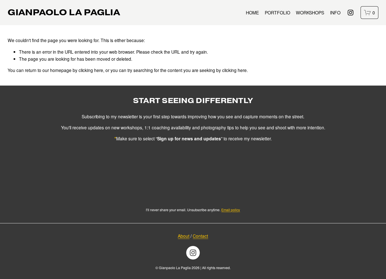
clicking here (91, 70)
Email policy (230, 209)
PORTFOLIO (277, 12)
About (183, 236)
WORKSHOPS (310, 12)
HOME (252, 12)
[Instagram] (350, 12)
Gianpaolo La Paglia (64, 12)
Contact (200, 236)
